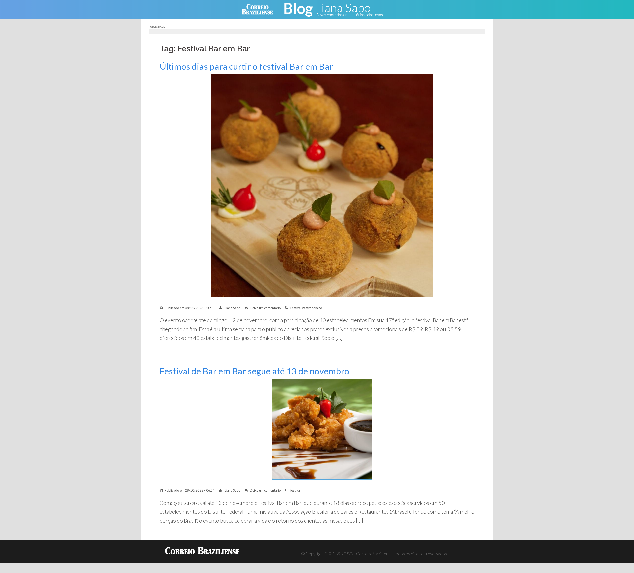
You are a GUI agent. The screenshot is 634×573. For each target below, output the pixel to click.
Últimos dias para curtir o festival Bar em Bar (246, 66)
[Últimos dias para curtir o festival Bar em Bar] (322, 185)
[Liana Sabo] (336, 9)
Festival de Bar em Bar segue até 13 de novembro (254, 371)
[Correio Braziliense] (261, 9)
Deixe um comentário (265, 308)
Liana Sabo (232, 308)
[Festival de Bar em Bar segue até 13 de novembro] (322, 429)
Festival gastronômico (306, 308)
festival (295, 490)
